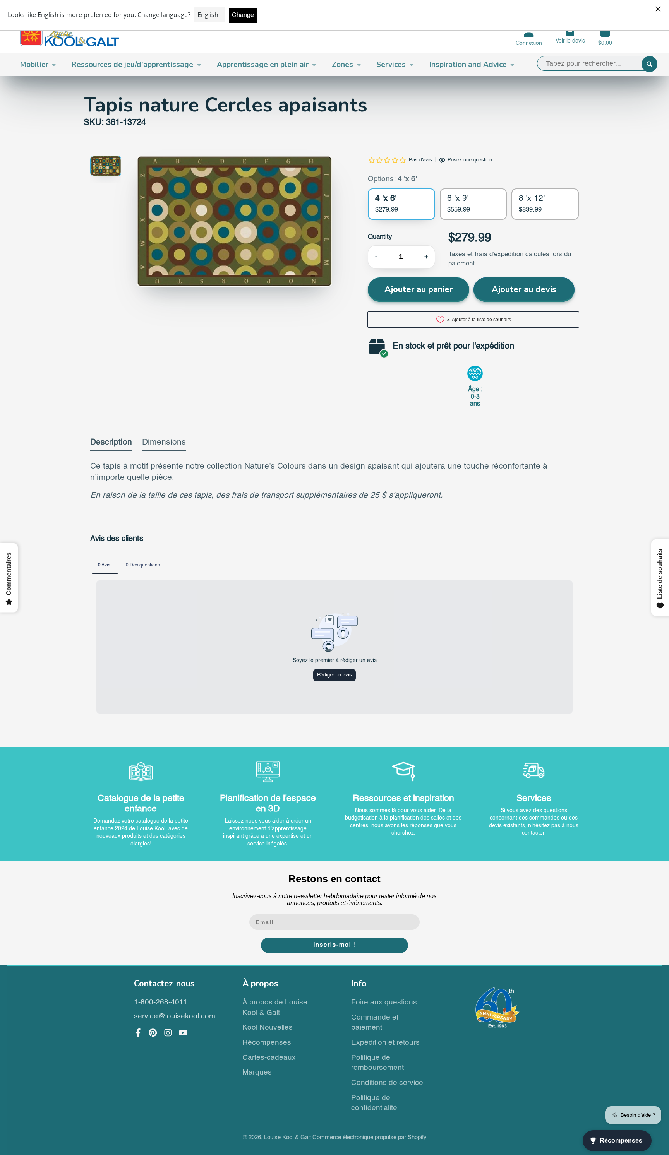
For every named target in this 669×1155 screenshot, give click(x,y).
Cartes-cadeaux (269, 1057)
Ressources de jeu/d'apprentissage (132, 65)
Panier (605, 36)
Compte (529, 36)
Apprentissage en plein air (263, 65)
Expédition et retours (385, 1042)
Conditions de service (387, 1083)
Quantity (380, 237)
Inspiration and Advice (468, 65)
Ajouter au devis (524, 289)
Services (391, 65)
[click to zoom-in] (234, 221)
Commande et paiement (374, 1023)
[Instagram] (168, 1032)
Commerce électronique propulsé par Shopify (369, 1137)
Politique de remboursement (377, 1063)
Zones (342, 65)
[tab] (111, 444)
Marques (257, 1072)
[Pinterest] (153, 1032)
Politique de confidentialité (374, 1103)
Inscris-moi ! (334, 945)
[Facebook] (138, 1032)
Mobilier (34, 65)
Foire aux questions (384, 1002)
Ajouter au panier (418, 289)
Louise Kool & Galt (287, 1137)
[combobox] (597, 63)
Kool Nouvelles (267, 1027)
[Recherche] (649, 64)
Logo (69, 36)
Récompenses (266, 1042)
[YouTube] (183, 1032)
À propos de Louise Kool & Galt (274, 1007)
